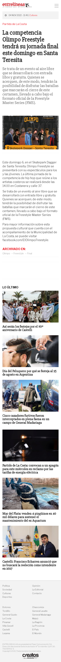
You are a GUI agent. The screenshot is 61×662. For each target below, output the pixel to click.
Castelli (6, 629)
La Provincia (38, 626)
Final (29, 253)
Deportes (7, 597)
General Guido (9, 615)
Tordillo (6, 611)
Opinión (36, 586)
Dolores (6, 607)
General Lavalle (39, 611)
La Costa (6, 618)
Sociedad (7, 589)
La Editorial (37, 589)
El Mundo (37, 633)
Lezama (6, 633)
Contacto (37, 593)
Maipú (35, 618)
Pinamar (6, 622)
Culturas (33, 15)
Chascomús (38, 607)
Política (6, 586)
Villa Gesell (7, 626)
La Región (37, 622)
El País (35, 629)
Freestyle (19, 253)
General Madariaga (41, 615)
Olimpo (6, 253)
